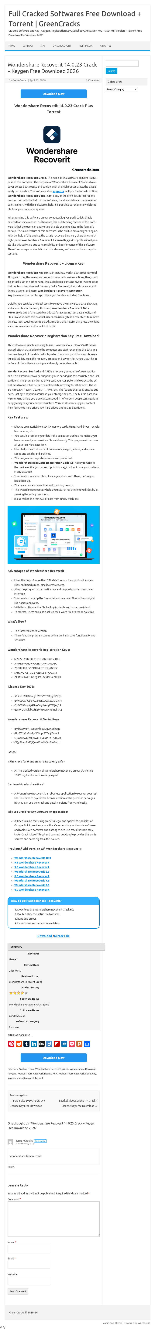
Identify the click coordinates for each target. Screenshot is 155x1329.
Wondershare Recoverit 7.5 (31, 880)
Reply (11, 1166)
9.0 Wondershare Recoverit (31, 867)
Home (12, 46)
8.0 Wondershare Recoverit (31, 876)
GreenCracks (20, 80)
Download (44, 936)
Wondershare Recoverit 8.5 (31, 871)
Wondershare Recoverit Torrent (25, 1078)
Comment (14, 1199)
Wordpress (144, 1323)
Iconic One (108, 1323)
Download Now (54, 94)
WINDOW (28, 46)
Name (12, 1242)
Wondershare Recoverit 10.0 (32, 858)
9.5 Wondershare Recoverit (31, 862)
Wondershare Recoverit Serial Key (77, 1073)
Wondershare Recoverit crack (51, 1069)
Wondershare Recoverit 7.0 (31, 885)
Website (12, 1274)
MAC (42, 46)
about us (105, 46)
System (23, 1069)
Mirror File (62, 936)
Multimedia (85, 46)
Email (12, 1258)
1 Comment (93, 80)
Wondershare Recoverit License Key (37, 1073)
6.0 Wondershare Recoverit (31, 889)
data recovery (62, 46)
